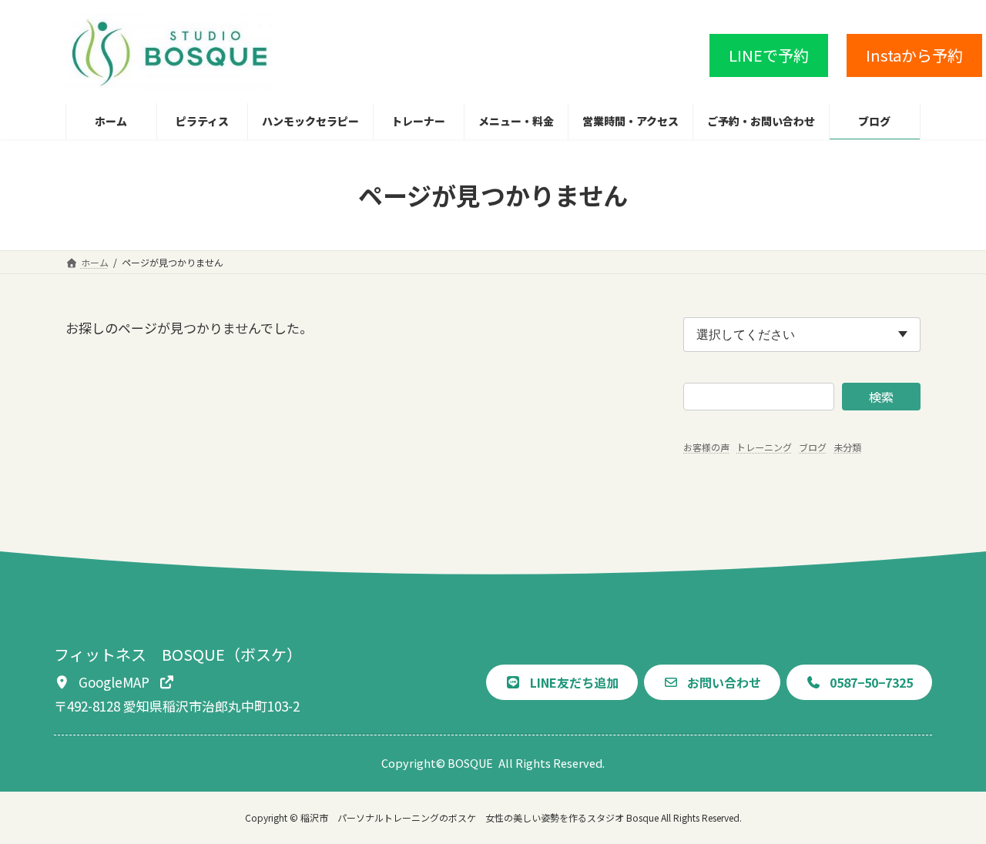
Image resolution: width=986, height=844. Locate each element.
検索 (881, 396)
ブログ (813, 447)
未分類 (847, 447)
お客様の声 (706, 447)
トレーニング (764, 447)
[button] (768, 55)
